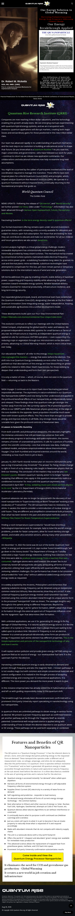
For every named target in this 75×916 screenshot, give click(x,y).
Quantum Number (43, 149)
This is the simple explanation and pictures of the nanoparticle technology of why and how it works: (37, 641)
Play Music (68, 912)
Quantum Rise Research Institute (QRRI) (37, 113)
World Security (63, 203)
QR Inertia (45, 203)
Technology (46, 206)
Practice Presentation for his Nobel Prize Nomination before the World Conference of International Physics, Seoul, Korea (38, 98)
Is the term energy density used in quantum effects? (46, 220)
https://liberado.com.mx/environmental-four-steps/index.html (31, 317)
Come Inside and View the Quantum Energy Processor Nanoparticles (37, 857)
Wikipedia (7, 538)
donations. (43, 240)
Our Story (23, 206)
